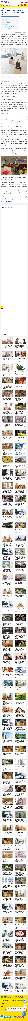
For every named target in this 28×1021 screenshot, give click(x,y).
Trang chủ (3, 8)
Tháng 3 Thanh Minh (6, 22)
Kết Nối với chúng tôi (6, 1012)
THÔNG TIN (3, 1003)
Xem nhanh (4, 19)
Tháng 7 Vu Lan (5, 24)
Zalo (25, 1000)
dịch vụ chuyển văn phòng (12, 190)
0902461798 (23, 1000)
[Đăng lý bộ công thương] (7, 1017)
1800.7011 (14, 1000)
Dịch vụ (2, 1006)
